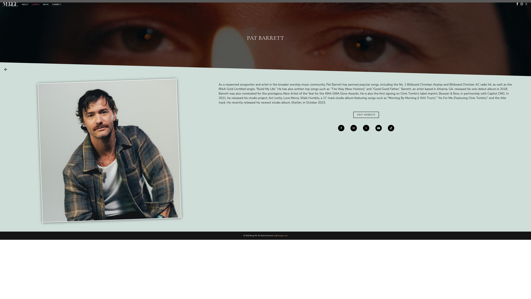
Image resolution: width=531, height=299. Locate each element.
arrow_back (6, 69)
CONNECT (56, 4)
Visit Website (366, 114)
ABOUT (25, 4)
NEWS (46, 4)
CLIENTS (36, 4)
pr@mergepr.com (281, 235)
